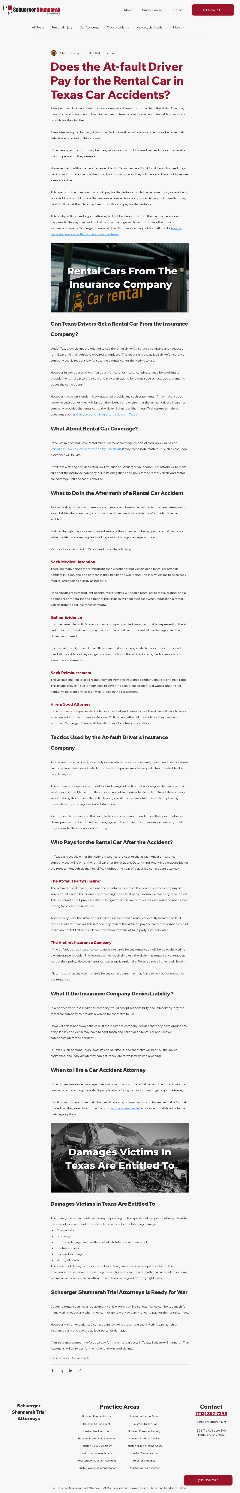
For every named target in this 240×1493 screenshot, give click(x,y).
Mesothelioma (149, 1453)
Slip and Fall (149, 1424)
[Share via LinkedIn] (71, 1371)
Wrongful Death (149, 1416)
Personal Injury (62, 27)
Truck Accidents (118, 27)
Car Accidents (89, 27)
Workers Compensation (101, 1468)
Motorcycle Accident (151, 27)
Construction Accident (102, 1460)
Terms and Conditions (164, 1488)
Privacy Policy (139, 1488)
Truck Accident (101, 1431)
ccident (105, 1424)
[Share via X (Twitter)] (61, 1371)
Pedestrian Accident (101, 1453)
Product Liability (149, 1438)
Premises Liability (149, 1431)
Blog (183, 1488)
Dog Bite (149, 1460)
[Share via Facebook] (52, 1371)
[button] (128, 10)
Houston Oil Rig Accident (144, 1468)
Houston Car (90, 1424)
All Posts (38, 27)
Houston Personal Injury (96, 1416)
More (177, 27)
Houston (87, 1431)
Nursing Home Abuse (149, 1445)
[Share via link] (80, 1371)
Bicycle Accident (101, 1445)
